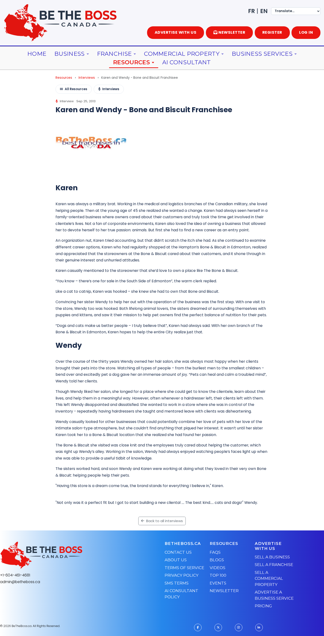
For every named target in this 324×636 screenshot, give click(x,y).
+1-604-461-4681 (15, 575)
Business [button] (69, 53)
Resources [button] (131, 62)
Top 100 (218, 575)
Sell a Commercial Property (269, 578)
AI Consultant (186, 62)
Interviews (87, 77)
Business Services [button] (262, 53)
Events (218, 583)
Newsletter (224, 590)
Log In (306, 32)
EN (264, 11)
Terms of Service (184, 567)
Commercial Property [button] (181, 53)
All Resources (76, 89)
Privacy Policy (182, 575)
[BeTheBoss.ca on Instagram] (238, 627)
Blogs (217, 559)
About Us (176, 559)
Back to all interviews (164, 520)
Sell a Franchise (274, 564)
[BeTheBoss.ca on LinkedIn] (259, 627)
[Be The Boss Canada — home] (70, 555)
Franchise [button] (114, 53)
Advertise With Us (176, 32)
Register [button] (272, 32)
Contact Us (178, 552)
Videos (217, 567)
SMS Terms (177, 583)
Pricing (263, 606)
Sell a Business (272, 557)
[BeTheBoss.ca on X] (218, 627)
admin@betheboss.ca (20, 582)
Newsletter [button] (231, 32)
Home (36, 53)
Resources (64, 77)
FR (251, 11)
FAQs (215, 552)
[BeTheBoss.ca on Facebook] (198, 627)
